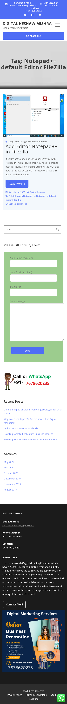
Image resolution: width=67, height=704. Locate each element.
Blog (11, 141)
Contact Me (33, 36)
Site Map (55, 694)
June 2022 (9, 467)
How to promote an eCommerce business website (30, 439)
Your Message (17, 301)
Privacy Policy (14, 694)
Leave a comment (17, 203)
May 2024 (9, 462)
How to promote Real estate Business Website (28, 433)
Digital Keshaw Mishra (27, 23)
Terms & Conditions (36, 694)
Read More (16, 183)
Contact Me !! (14, 604)
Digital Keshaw (37, 192)
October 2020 (11, 473)
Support (33, 698)
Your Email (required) (21, 272)
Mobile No (15, 286)
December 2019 (12, 478)
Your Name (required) (21, 257)
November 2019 (12, 484)
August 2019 (10, 489)
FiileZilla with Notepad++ (22, 196)
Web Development (37, 141)
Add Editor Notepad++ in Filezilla (32, 149)
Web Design (21, 141)
